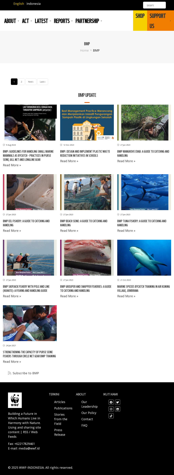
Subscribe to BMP (25, 373)
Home (84, 50)
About (10, 20)
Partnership (87, 20)
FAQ (84, 425)
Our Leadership (89, 404)
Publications (63, 408)
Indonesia (34, 4)
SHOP (140, 15)
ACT (25, 20)
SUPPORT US (158, 20)
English (18, 4)
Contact (87, 419)
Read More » (12, 165)
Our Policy (88, 413)
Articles (59, 402)
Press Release (59, 432)
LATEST (41, 20)
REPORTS (62, 20)
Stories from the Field (60, 419)
